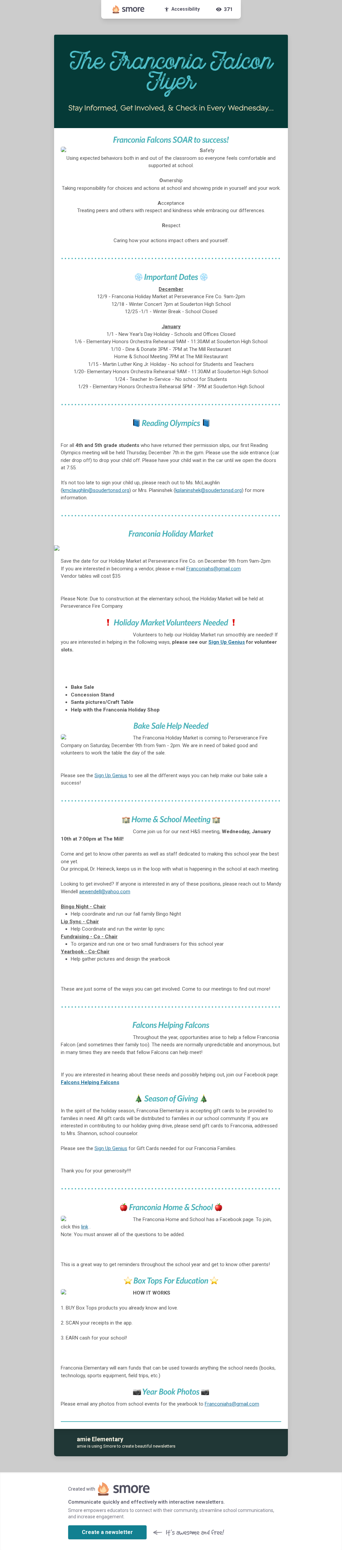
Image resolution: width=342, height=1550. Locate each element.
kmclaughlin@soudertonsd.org (95, 490)
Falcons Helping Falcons (90, 1082)
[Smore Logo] (128, 9)
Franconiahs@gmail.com (213, 569)
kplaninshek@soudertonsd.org (208, 490)
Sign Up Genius (226, 642)
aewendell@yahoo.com (104, 892)
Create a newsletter (107, 1532)
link (84, 1227)
